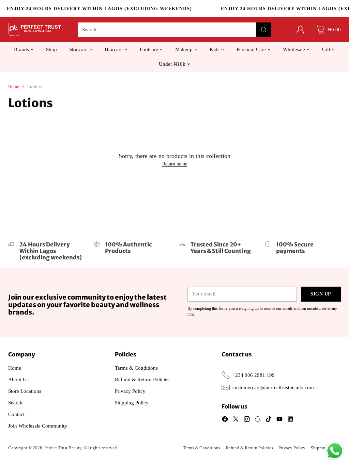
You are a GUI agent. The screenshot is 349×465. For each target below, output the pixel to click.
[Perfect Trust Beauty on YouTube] (279, 420)
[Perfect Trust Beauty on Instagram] (247, 420)
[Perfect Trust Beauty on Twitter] (236, 420)
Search (15, 402)
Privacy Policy (130, 391)
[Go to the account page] (300, 29)
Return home (174, 163)
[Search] (263, 29)
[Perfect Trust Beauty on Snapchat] (258, 420)
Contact (16, 414)
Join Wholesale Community (37, 426)
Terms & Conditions (136, 368)
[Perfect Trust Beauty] (34, 29)
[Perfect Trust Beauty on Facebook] (225, 420)
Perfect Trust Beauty (62, 447)
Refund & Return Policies (142, 379)
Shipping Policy (132, 402)
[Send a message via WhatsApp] (335, 451)
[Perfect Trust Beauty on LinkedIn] (290, 420)
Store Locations (24, 391)
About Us (18, 379)
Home (13, 86)
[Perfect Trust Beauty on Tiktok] (268, 420)
